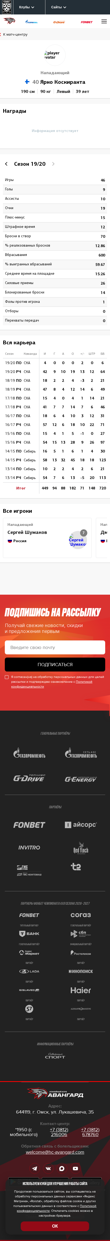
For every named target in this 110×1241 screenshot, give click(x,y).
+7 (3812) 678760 (90, 1132)
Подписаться (55, 664)
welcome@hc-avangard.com (55, 1152)
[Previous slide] (7, 164)
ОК (55, 1226)
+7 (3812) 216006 (59, 1132)
